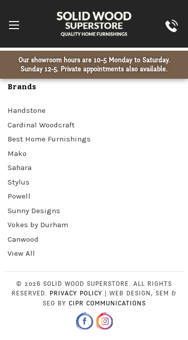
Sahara (20, 167)
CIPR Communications (107, 303)
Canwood (23, 239)
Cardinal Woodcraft (41, 124)
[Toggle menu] (14, 25)
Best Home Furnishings (49, 138)
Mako (17, 153)
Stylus (19, 182)
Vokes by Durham (38, 224)
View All (21, 253)
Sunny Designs (34, 210)
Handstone (27, 110)
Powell (19, 196)
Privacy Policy (76, 293)
